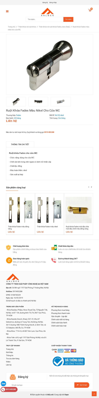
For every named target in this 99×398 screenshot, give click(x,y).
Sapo (67, 395)
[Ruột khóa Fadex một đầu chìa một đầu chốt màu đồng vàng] (78, 210)
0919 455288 (49, 132)
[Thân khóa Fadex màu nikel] (49, 210)
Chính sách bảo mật (58, 326)
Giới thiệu (9, 352)
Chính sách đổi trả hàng (60, 319)
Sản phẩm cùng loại (16, 187)
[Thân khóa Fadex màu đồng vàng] (20, 210)
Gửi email (83, 385)
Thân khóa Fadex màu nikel (47, 227)
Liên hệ (8, 365)
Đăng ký (45, 2)
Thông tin (9, 355)
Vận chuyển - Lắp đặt (59, 316)
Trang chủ (10, 349)
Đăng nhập (53, 2)
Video (8, 362)
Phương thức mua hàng (60, 310)
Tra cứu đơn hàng (12, 359)
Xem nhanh (22, 234)
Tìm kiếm (68, 19)
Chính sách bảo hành (59, 323)
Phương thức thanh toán (60, 313)
